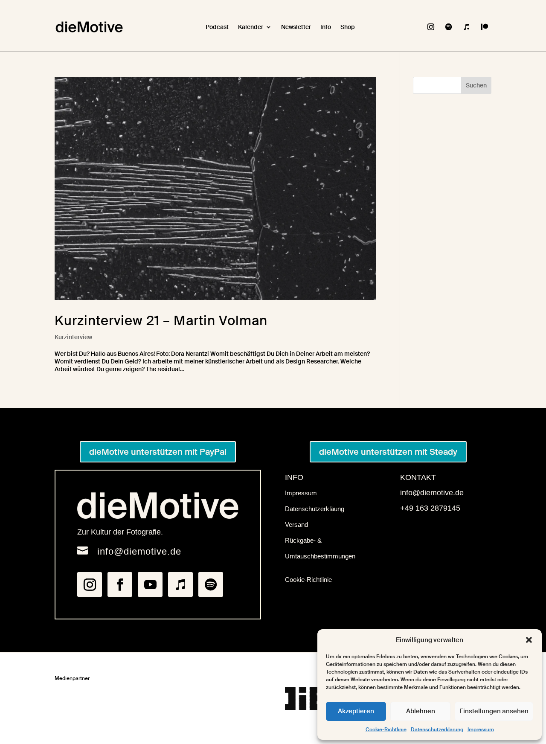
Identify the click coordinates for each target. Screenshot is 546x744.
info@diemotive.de (139, 551)
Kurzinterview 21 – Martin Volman (161, 320)
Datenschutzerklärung (437, 729)
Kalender (250, 27)
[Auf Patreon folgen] (484, 27)
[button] (529, 640)
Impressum (481, 729)
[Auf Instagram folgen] (431, 27)
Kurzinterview (73, 337)
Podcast (217, 27)
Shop (347, 27)
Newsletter (296, 27)
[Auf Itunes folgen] (466, 27)
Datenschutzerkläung (314, 508)
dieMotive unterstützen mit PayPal (158, 451)
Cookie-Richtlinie (386, 729)
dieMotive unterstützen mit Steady (388, 451)
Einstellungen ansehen (494, 711)
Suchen (476, 85)
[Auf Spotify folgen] (449, 27)
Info (325, 27)
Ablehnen (420, 711)
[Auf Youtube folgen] (150, 584)
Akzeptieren (356, 711)
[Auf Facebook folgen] (119, 584)
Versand (296, 524)
